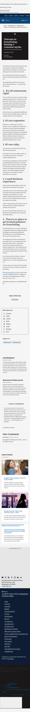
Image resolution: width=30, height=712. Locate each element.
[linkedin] (18, 577)
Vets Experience (16, 342)
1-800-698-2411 (6, 586)
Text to (7, 686)
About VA (6, 619)
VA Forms (6, 614)
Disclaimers (7, 644)
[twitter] (5, 577)
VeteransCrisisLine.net (18, 695)
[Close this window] (11, 702)
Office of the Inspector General (12, 631)
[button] (9, 12)
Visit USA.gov (10, 659)
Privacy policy (8, 639)
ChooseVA (7, 604)
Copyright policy (8, 651)
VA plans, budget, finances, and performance (16, 634)
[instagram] (15, 577)
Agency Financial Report (10, 636)
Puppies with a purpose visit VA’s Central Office (15, 479)
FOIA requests (8, 641)
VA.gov (6, 601)
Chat (12, 688)
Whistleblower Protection (11, 629)
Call (11, 684)
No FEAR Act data (9, 626)
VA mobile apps (8, 621)
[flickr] (21, 577)
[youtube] (2, 577)
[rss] (8, 577)
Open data (7, 646)
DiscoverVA (7, 606)
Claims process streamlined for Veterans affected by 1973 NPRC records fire (14, 531)
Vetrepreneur (15, 299)
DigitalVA (6, 609)
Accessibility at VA (9, 624)
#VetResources (7, 342)
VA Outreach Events (9, 611)
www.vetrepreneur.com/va (12, 272)
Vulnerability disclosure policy (12, 649)
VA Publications (8, 616)
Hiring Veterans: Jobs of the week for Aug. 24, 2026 (13, 512)
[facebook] (12, 577)
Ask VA (17, 413)
